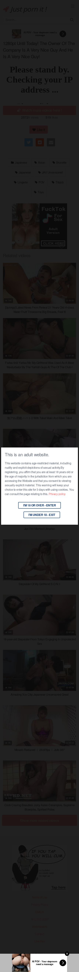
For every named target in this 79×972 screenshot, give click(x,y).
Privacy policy (57, 494)
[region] (39, 943)
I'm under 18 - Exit (41, 515)
